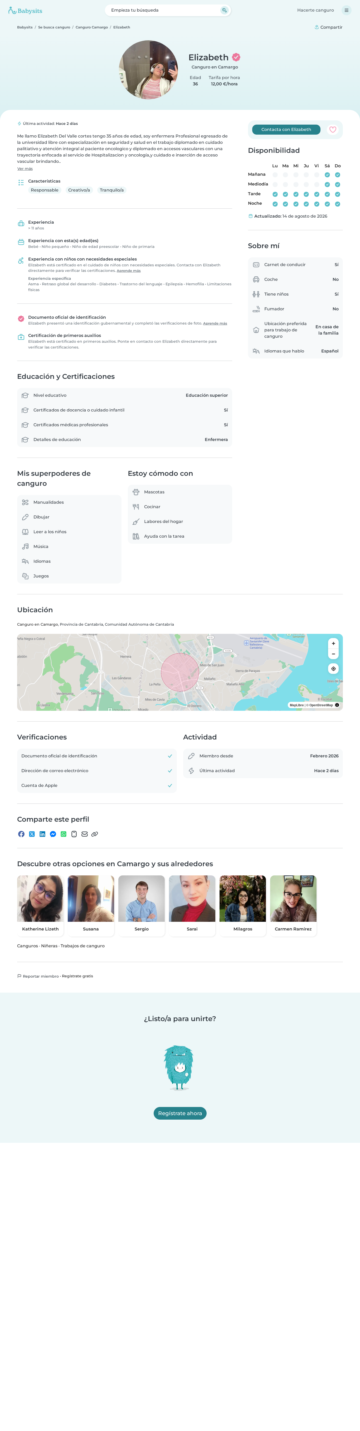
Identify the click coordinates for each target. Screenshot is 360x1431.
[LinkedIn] (42, 834)
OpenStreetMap (321, 705)
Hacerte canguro (315, 10)
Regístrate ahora (180, 1113)
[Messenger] (53, 834)
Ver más (25, 168)
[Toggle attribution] (337, 705)
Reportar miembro (40, 976)
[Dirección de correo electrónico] (84, 834)
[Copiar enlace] (94, 834)
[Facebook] (21, 834)
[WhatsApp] (63, 834)
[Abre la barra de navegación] (347, 10)
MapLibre (297, 705)
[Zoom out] (333, 654)
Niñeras (49, 945)
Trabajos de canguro (83, 945)
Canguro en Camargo (215, 67)
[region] (180, 672)
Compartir (331, 27)
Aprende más (129, 271)
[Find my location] (333, 668)
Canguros (27, 945)
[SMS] (74, 834)
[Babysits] (25, 10)
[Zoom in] (333, 643)
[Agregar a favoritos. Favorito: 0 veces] (333, 130)
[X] (32, 834)
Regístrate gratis (77, 976)
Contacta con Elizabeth (286, 129)
